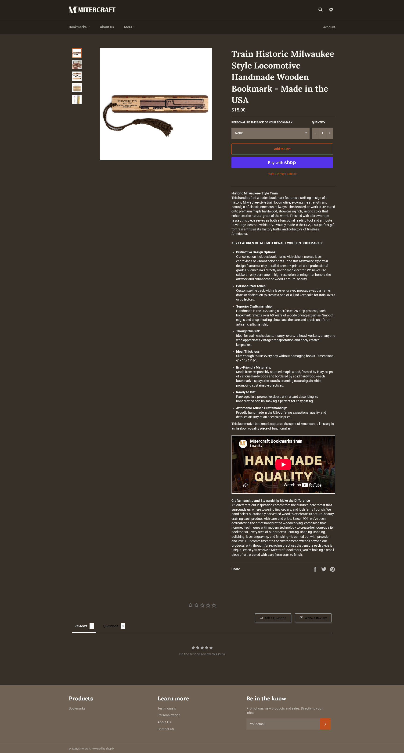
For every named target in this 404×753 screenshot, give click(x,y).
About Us (107, 27)
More (128, 27)
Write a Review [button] (316, 618)
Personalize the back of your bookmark (261, 122)
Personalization (169, 715)
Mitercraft (84, 748)
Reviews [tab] (81, 626)
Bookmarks (78, 27)
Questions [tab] (110, 626)
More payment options (282, 174)
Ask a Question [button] (275, 618)
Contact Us (166, 729)
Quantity (318, 122)
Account (329, 27)
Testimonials (167, 708)
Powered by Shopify (103, 748)
